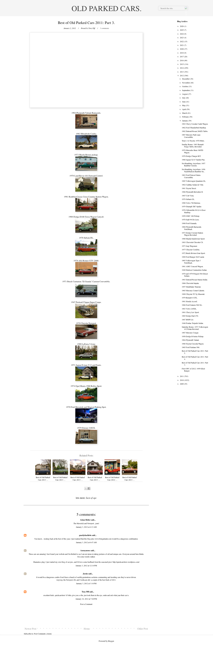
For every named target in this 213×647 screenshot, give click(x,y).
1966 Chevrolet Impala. (190, 283)
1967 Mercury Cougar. (190, 332)
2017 (182, 56)
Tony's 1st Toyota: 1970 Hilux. (193, 140)
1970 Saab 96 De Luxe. (190, 219)
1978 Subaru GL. (188, 199)
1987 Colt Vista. (188, 195)
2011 (182, 376)
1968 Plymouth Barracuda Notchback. (191, 228)
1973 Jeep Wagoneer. (189, 246)
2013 (182, 71)
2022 (182, 41)
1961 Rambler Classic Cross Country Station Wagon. (86, 196)
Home (87, 628)
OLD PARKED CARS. (107, 8)
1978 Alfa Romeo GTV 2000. (86, 260)
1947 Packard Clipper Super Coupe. (86, 302)
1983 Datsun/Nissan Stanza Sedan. (195, 279)
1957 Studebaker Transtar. (191, 286)
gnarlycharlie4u (85, 535)
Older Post (142, 628)
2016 (182, 60)
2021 (182, 45)
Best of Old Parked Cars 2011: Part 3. (195, 363)
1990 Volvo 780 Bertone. (191, 203)
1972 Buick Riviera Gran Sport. (193, 253)
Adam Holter (85, 520)
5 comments (104, 28)
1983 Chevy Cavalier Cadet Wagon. (195, 124)
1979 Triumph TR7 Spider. (192, 206)
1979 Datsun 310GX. (86, 427)
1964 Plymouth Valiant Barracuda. (86, 112)
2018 (182, 52)
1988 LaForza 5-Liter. (86, 344)
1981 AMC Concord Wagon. (192, 266)
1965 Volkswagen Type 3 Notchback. (191, 261)
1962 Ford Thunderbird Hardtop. (194, 127)
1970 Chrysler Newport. (86, 323)
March (184, 113)
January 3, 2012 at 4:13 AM (86, 527)
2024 (182, 34)
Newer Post (30, 628)
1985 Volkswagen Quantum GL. (194, 181)
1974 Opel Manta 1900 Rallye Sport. (86, 386)
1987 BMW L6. (188, 319)
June (184, 101)
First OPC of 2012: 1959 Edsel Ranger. (193, 369)
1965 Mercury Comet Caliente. (193, 290)
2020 (182, 49)
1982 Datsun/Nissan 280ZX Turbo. (195, 131)
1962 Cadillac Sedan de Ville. (193, 184)
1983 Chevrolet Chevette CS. (192, 242)
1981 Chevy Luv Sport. (190, 312)
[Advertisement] (86, 616)
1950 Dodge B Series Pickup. (193, 336)
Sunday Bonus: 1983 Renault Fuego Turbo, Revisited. (192, 145)
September (186, 90)
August (185, 94)
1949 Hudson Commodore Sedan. (194, 270)
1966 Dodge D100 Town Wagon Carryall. (86, 216)
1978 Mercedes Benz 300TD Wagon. (192, 151)
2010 (182, 380)
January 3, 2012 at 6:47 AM (86, 542)
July (184, 97)
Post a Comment (86, 604)
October (185, 86)
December (186, 78)
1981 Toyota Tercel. (189, 188)
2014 (182, 68)
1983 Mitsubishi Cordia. (86, 133)
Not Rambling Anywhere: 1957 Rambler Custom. (193, 164)
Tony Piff (85, 591)
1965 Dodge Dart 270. (190, 316)
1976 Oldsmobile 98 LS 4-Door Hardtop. (194, 211)
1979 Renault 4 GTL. (190, 297)
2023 (182, 37)
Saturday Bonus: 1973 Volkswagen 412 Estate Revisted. (195, 328)
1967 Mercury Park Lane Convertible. (191, 135)
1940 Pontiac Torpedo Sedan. (192, 323)
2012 (182, 75)
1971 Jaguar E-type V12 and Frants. (86, 365)
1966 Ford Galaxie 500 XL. (192, 305)
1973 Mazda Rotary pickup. (86, 154)
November (186, 82)
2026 (182, 26)
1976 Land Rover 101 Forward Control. (86, 175)
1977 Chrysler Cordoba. (191, 249)
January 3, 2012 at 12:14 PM (86, 565)
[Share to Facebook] (88, 488)
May (184, 105)
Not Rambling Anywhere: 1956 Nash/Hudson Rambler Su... (193, 170)
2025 (182, 30)
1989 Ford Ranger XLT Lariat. (193, 257)
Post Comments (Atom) (43, 633)
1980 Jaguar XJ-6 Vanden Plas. (193, 159)
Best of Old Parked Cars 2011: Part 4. (195, 357)
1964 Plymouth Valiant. (190, 340)
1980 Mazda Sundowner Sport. (193, 238)
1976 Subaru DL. (86, 237)
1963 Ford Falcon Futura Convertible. (191, 176)
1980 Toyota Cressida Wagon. (193, 343)
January (185, 120)
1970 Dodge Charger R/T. (191, 156)
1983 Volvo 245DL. (189, 308)
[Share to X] (85, 488)
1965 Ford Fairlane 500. (191, 347)
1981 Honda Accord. (189, 301)
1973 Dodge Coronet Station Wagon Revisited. (192, 233)
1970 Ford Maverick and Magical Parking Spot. (86, 407)
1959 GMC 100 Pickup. (191, 216)
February (185, 116)
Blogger (111, 641)
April (184, 109)
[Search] (186, 8)
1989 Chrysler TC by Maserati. (193, 294)
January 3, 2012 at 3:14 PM (86, 583)
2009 (182, 384)
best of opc (91, 497)
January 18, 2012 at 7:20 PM (86, 599)
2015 (182, 64)
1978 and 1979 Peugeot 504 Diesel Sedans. (195, 274)
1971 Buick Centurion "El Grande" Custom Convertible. (86, 281)
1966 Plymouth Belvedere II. (192, 192)
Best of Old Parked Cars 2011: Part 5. (195, 352)
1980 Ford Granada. (189, 223)
